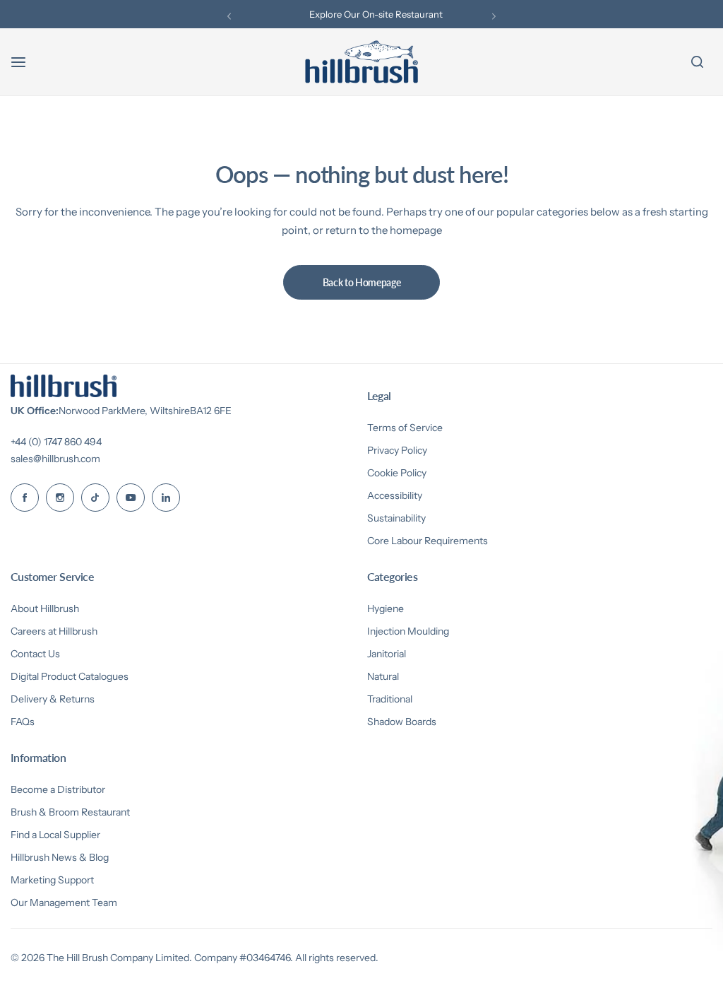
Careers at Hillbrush (54, 631)
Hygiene (385, 608)
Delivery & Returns (53, 699)
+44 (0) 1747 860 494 (56, 441)
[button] (229, 16)
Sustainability (396, 518)
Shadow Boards (401, 721)
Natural (383, 676)
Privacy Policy (397, 450)
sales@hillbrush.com (55, 458)
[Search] (696, 62)
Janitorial (386, 653)
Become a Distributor (58, 789)
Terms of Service (405, 427)
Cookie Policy (396, 472)
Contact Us (35, 653)
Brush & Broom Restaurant (70, 812)
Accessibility (394, 495)
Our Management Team (64, 902)
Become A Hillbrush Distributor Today (376, 17)
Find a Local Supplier (55, 834)
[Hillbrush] (361, 62)
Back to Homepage (362, 282)
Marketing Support (52, 880)
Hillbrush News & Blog (60, 857)
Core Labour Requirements (427, 540)
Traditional (389, 699)
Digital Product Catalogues (70, 676)
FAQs (23, 721)
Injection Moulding (408, 631)
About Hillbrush (45, 608)
